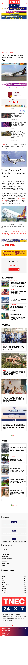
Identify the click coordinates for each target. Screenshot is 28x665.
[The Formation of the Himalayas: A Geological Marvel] (5, 300)
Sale (7, 245)
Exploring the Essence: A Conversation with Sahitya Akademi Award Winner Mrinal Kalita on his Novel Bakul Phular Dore (17, 317)
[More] (23, 87)
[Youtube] (18, 269)
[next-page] (5, 500)
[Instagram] (12, 269)
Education (13, 467)
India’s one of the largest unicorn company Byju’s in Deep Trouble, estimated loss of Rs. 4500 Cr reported (13, 233)
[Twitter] (12, 87)
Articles (12, 289)
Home (2, 52)
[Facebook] (9, 87)
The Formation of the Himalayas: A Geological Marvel (18, 300)
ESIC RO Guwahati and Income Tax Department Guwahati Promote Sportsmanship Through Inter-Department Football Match (18, 284)
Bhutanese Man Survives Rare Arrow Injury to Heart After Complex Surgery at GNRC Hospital (13, 347)
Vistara (3, 144)
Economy (12, 478)
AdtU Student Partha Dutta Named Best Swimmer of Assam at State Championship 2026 (14, 373)
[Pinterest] (16, 87)
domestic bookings (17, 179)
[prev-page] (2, 500)
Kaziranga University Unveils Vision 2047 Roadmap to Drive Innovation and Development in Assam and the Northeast (13, 400)
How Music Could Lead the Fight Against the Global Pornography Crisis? (18, 292)
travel (12, 245)
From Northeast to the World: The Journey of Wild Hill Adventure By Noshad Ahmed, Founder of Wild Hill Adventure (17, 460)
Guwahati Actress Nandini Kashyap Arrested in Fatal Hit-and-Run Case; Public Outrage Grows (17, 493)
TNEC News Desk (13, 102)
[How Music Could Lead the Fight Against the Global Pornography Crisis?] (5, 292)
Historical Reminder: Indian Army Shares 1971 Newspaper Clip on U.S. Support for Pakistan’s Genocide (18, 449)
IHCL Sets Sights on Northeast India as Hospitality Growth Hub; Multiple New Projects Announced (18, 482)
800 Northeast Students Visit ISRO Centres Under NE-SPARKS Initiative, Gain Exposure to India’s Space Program (17, 471)
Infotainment (9, 52)
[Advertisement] (14, 34)
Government (13, 280)
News (4, 344)
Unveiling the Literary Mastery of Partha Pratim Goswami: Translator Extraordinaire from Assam (18, 308)
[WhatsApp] (19, 87)
